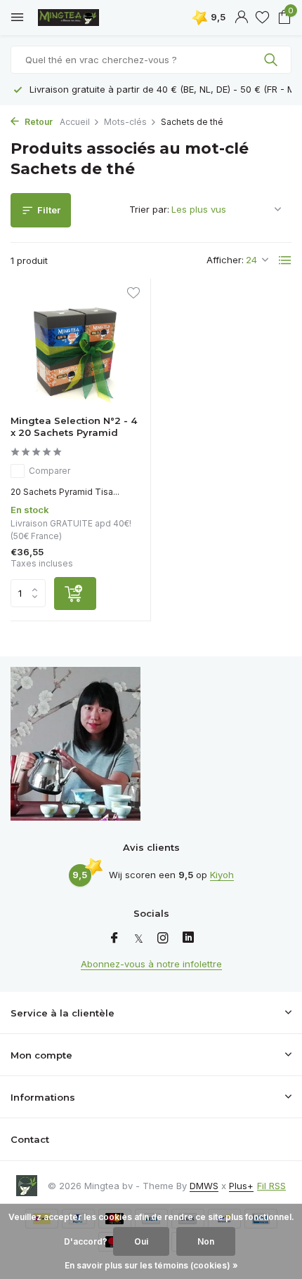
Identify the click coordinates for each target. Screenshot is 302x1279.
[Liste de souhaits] (262, 17)
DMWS (204, 1185)
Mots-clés (125, 122)
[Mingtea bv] (74, 17)
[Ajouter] (75, 593)
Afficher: (225, 259)
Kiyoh (222, 874)
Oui (141, 1241)
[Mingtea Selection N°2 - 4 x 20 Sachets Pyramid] (75, 347)
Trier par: (149, 209)
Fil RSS (271, 1185)
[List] (285, 260)
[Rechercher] (272, 60)
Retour (37, 122)
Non (205, 1241)
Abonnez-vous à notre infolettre (151, 963)
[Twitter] (138, 938)
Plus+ (241, 1185)
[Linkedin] (188, 938)
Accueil (75, 122)
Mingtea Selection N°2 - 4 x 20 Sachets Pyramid (74, 426)
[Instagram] (163, 938)
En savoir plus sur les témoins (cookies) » (151, 1265)
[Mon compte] (241, 17)
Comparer (49, 470)
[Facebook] (114, 938)
